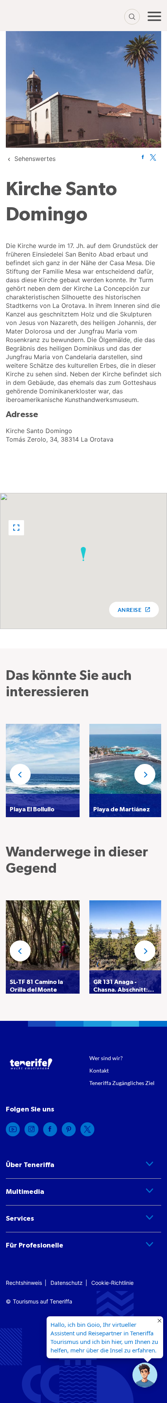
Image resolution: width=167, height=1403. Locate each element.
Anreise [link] (129, 609)
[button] (16, 527)
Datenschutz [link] (66, 1282)
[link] (35, 158)
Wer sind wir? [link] (106, 1058)
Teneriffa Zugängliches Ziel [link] (122, 1083)
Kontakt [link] (99, 1070)
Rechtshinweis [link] (24, 1282)
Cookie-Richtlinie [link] (112, 1282)
